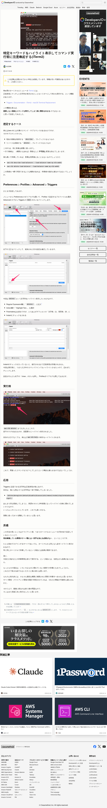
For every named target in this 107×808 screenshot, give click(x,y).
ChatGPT (17, 767)
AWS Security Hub (6, 770)
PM (16, 797)
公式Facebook (93, 775)
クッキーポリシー (94, 786)
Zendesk (31, 770)
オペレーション (19, 61)
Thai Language (55, 792)
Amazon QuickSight (6, 787)
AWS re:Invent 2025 (56, 765)
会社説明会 (70, 7)
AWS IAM (3, 765)
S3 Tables (4, 782)
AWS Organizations (6, 772)
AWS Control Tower (6, 775)
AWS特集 (3, 762)
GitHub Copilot (19, 780)
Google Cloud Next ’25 (57, 762)
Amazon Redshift (6, 790)
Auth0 (31, 772)
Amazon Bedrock (19, 772)
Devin (16, 782)
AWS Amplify (4, 792)
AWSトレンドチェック (57, 770)
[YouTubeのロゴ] (104, 746)
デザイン (53, 790)
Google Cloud (47, 7)
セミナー (62, 7)
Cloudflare (32, 790)
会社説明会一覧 (93, 254)
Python (17, 792)
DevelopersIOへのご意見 (76, 763)
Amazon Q (18, 777)
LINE (30, 767)
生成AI (16, 762)
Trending (20, 7)
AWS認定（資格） (56, 777)
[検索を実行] (82, 2)
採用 (88, 7)
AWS (26, 7)
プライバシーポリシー (95, 783)
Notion (31, 797)
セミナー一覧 (93, 248)
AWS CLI (36, 61)
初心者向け (54, 772)
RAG (16, 775)
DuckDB (31, 787)
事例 (83, 7)
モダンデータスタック (21, 790)
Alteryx (31, 780)
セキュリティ (18, 795)
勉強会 (78, 7)
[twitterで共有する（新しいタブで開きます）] (73, 66)
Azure (56, 7)
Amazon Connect (6, 797)
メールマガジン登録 (74, 772)
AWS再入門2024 (55, 767)
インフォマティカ (34, 782)
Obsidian (17, 787)
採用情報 (71, 778)
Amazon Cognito (6, 767)
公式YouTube (93, 772)
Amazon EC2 (5, 777)
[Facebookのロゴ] (94, 746)
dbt (30, 785)
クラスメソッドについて (96, 760)
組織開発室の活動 (56, 787)
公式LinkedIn (93, 778)
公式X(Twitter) (93, 769)
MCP (16, 765)
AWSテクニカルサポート (58, 775)
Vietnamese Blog (55, 795)
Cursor (17, 785)
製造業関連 (54, 780)
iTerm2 (31, 90)
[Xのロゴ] (99, 746)
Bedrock (39, 7)
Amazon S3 (4, 780)
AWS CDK (4, 785)
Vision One (32, 795)
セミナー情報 (72, 775)
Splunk (31, 792)
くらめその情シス (56, 785)
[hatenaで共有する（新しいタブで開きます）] (65, 66)
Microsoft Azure (33, 765)
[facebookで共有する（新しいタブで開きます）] (69, 66)
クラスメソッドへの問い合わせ (77, 760)
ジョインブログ (55, 782)
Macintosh (8, 61)
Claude (32, 7)
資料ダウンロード (74, 769)
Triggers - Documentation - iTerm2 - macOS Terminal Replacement (30, 102)
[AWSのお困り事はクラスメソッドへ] (38, 638)
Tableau (31, 775)
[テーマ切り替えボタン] (105, 2)
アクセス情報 (93, 780)
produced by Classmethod (24, 2)
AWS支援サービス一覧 (95, 766)
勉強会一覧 (93, 261)
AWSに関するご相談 (74, 766)
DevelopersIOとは (94, 763)
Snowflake (32, 777)
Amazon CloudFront (7, 795)
